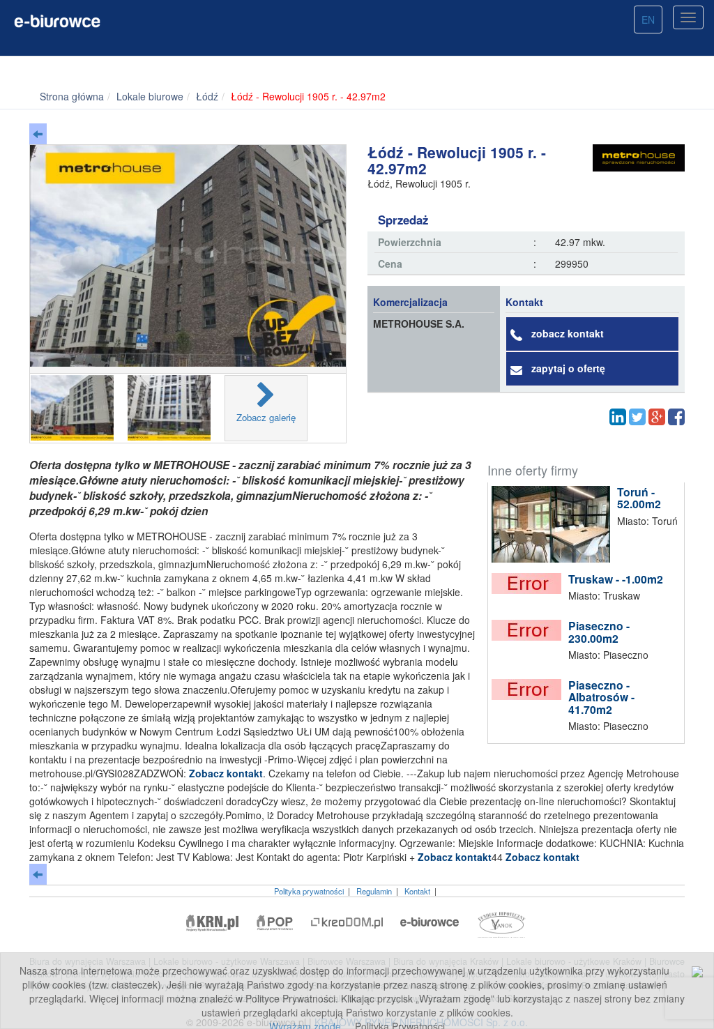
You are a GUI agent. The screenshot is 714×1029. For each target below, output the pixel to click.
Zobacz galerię (266, 417)
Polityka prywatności (309, 891)
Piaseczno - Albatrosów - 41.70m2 (601, 697)
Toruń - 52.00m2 (639, 498)
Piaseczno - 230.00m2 (599, 632)
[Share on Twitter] (637, 417)
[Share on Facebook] (676, 417)
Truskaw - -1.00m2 (615, 579)
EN (648, 19)
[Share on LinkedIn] (617, 417)
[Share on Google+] (656, 417)
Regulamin (374, 891)
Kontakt (417, 891)
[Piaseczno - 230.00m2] (530, 630)
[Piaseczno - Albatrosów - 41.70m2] (530, 689)
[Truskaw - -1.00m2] (530, 583)
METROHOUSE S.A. (418, 323)
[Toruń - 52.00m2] (554, 524)
